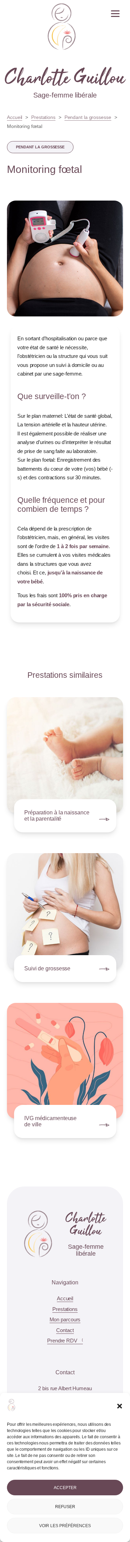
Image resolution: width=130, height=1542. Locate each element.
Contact (64, 1330)
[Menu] (115, 14)
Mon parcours (65, 1319)
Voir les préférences (65, 1525)
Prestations (43, 117)
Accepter (65, 1487)
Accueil (14, 117)
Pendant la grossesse (87, 117)
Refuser (65, 1506)
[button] (119, 1406)
